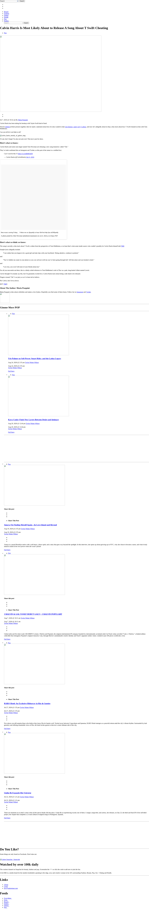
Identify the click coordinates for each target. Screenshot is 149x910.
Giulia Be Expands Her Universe (17, 793)
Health (6, 17)
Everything (8, 898)
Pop (5, 19)
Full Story (11, 371)
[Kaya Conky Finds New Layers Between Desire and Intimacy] (38, 416)
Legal (6, 886)
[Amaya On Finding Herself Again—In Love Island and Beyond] (34, 505)
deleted (7, 127)
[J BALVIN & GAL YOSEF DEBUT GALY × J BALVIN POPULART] (34, 594)
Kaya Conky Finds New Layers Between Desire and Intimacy (33, 420)
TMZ (122, 246)
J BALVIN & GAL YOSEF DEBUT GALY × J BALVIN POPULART (33, 614)
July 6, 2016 (30, 157)
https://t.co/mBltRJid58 (25, 154)
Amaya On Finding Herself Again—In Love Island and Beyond (30, 525)
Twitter (88, 292)
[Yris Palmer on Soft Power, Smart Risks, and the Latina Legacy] (38, 355)
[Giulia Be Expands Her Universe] (34, 773)
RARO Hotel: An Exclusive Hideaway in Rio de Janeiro (27, 703)
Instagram (80, 292)
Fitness (6, 905)
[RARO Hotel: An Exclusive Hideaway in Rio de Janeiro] (34, 684)
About (6, 885)
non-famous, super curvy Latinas (75, 127)
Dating (6, 15)
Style (6, 900)
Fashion (6, 13)
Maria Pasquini (23, 120)
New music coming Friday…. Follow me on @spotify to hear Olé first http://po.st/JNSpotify (29, 232)
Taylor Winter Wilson (32, 362)
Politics (6, 21)
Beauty (6, 12)
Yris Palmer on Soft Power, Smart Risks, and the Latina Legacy (34, 358)
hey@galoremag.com (11, 888)
